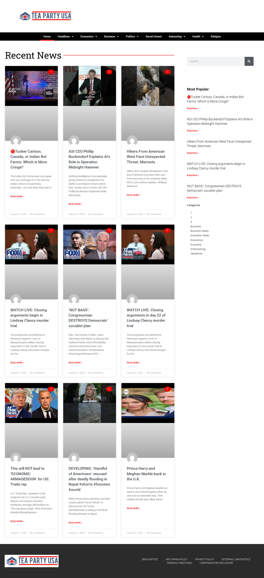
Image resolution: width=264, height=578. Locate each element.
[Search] (249, 61)
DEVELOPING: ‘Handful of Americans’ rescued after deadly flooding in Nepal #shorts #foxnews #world (89, 479)
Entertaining (198, 249)
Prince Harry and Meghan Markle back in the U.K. (146, 473)
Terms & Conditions (179, 562)
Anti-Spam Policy (176, 559)
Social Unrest (154, 36)
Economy (196, 244)
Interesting (175, 36)
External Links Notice (236, 559)
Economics (87, 36)
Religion (216, 36)
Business (109, 36)
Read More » (17, 196)
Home (47, 36)
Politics (130, 36)
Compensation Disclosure (216, 562)
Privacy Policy (204, 559)
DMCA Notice (150, 559)
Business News (200, 231)
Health (196, 36)
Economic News (200, 235)
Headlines (64, 36)
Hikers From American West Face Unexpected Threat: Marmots (146, 156)
